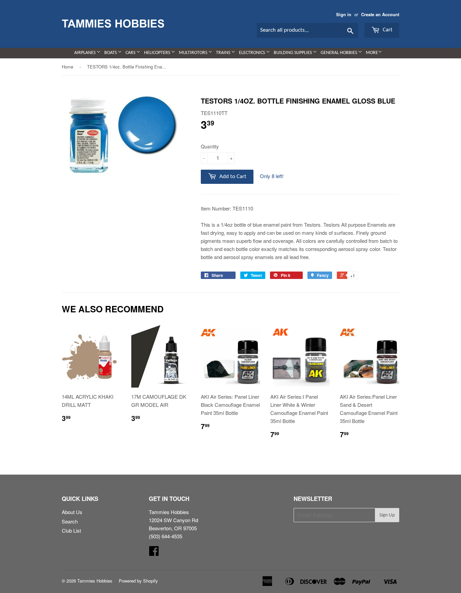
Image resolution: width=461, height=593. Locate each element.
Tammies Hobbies (94, 580)
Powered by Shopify (138, 580)
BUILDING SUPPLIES (293, 52)
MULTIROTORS (193, 52)
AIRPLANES (85, 52)
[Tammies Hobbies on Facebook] (154, 552)
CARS (131, 52)
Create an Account (380, 14)
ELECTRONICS (252, 52)
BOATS (111, 52)
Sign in (343, 14)
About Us (72, 511)
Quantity (210, 146)
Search (70, 521)
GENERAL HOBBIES (339, 52)
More (372, 52)
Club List (71, 530)
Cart (386, 30)
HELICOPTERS (157, 52)
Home (67, 66)
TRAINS (223, 52)
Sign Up (387, 515)
